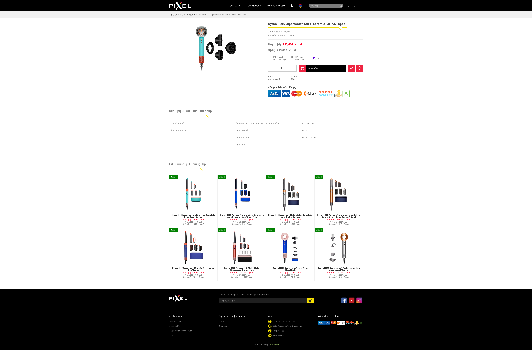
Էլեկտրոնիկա (175, 321)
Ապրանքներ (254, 5)
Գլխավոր (174, 14)
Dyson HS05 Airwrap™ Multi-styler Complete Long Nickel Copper (290, 216)
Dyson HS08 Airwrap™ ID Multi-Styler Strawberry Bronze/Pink (242, 269)
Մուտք (222, 321)
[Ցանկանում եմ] (351, 68)
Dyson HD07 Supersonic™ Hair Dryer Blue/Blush (290, 269)
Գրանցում (223, 326)
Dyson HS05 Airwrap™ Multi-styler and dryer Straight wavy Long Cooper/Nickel (339, 216)
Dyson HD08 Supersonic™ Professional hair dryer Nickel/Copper (339, 269)
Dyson (287, 31)
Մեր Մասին (236, 5)
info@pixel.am (279, 335)
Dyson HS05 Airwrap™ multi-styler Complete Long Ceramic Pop (193, 216)
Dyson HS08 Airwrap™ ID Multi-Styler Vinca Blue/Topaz (193, 269)
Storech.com (274, 344)
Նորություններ (276, 5)
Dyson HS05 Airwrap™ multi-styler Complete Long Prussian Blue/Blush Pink (242, 216)
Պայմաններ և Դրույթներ (180, 331)
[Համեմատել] (359, 68)
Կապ (171, 335)
